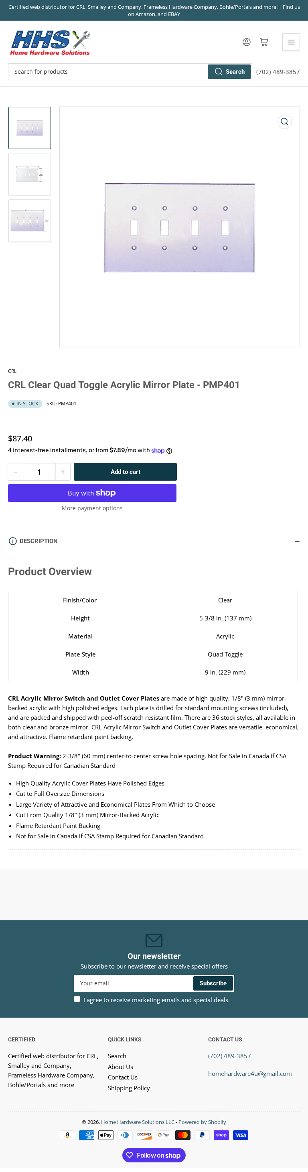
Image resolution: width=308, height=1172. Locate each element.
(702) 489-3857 (229, 1056)
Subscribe (213, 983)
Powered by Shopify (202, 1122)
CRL (12, 371)
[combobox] (130, 71)
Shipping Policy (129, 1088)
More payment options (92, 508)
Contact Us (123, 1077)
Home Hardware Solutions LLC (137, 1122)
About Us (120, 1067)
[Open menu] (291, 42)
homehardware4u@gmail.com (250, 1073)
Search (235, 71)
